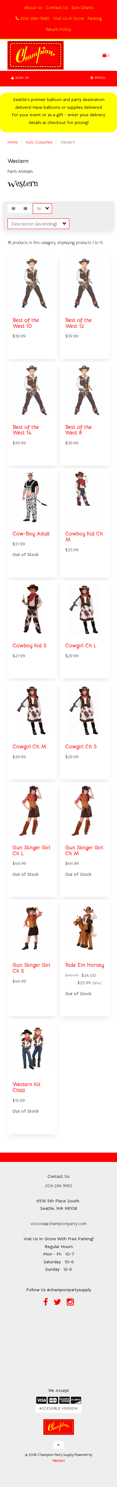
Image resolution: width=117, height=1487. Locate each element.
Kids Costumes (39, 142)
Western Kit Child (26, 1087)
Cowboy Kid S (29, 645)
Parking (95, 18)
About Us (33, 7)
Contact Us (57, 7)
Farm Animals (20, 171)
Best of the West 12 (78, 323)
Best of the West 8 (78, 430)
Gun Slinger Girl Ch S (31, 968)
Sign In (21, 78)
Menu (100, 78)
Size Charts (82, 7)
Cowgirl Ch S (81, 746)
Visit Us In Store (68, 18)
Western (17, 161)
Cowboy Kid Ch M (84, 536)
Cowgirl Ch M (29, 746)
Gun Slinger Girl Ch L (31, 850)
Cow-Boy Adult (31, 533)
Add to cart (91, 1020)
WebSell (58, 1460)
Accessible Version (58, 1409)
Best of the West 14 (25, 430)
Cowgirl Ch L (80, 645)
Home (12, 142)
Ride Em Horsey (84, 965)
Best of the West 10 (25, 323)
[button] (106, 55)
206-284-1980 (34, 18)
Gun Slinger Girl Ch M (84, 850)
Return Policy (58, 29)
